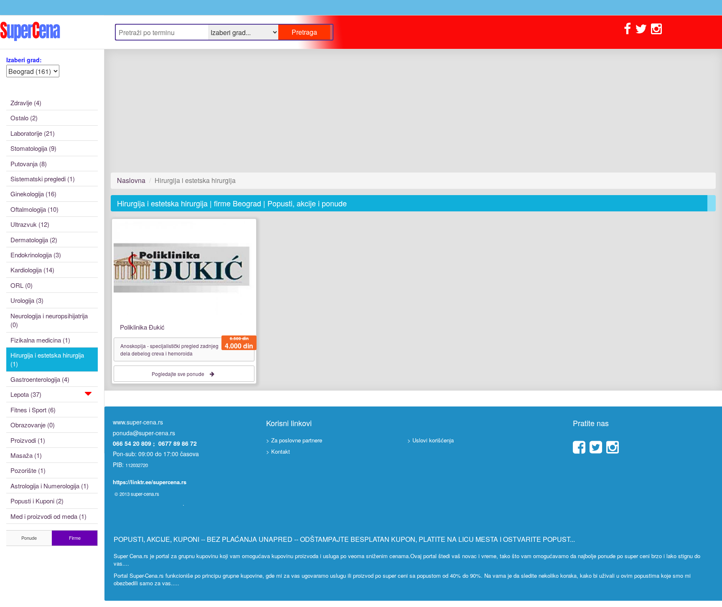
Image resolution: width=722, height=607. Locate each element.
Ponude (29, 537)
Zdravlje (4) (25, 102)
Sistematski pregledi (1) (42, 178)
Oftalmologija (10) (34, 209)
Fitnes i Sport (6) (33, 409)
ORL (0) (21, 285)
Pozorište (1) (28, 470)
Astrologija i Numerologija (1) (49, 485)
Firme (75, 537)
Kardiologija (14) (32, 269)
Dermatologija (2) (33, 239)
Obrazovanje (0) (32, 424)
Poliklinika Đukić (142, 327)
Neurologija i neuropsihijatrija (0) (49, 320)
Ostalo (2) (24, 117)
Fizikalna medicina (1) (40, 339)
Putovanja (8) (28, 163)
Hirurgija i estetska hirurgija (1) (47, 359)
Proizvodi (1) (27, 440)
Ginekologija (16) (33, 193)
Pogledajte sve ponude (179, 373)
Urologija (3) (26, 300)
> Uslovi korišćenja (430, 440)
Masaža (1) (26, 455)
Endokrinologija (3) (35, 254)
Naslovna (131, 180)
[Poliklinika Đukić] (184, 267)
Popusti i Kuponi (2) (37, 500)
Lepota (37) (25, 394)
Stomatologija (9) (33, 148)
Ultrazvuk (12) (29, 224)
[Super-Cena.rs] (52, 32)
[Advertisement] (361, 110)
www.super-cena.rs (138, 422)
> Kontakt (278, 451)
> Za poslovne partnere (294, 440)
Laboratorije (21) (32, 133)
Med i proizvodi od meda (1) (48, 516)
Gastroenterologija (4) (39, 379)
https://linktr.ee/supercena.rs (149, 482)
